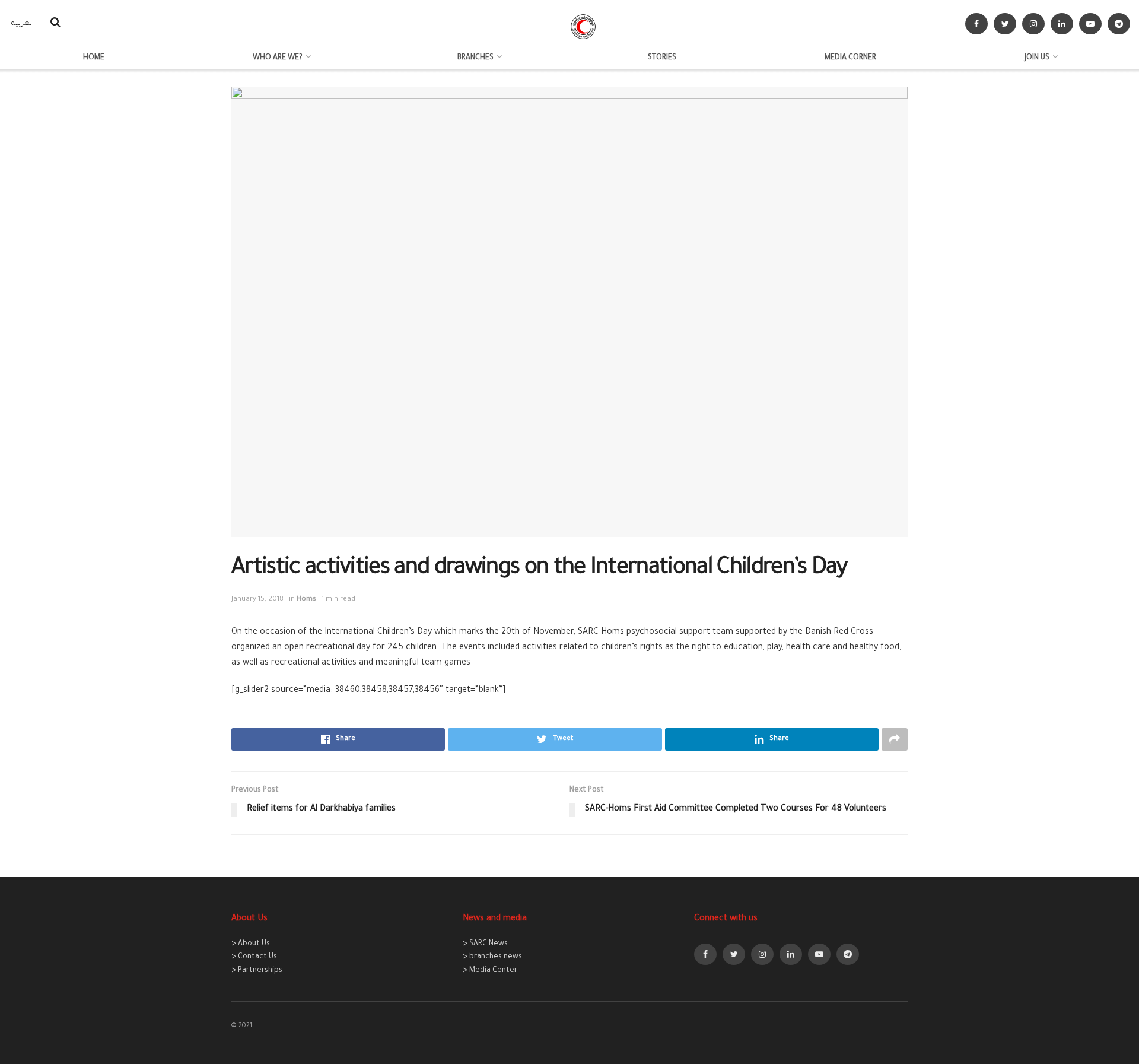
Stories (662, 58)
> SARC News (485, 944)
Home (93, 58)
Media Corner (850, 58)
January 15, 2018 (257, 600)
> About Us (250, 944)
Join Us (1037, 58)
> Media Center (490, 971)
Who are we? (278, 58)
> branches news (492, 957)
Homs (306, 600)
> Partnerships (256, 971)
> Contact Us (254, 957)
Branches (475, 58)
